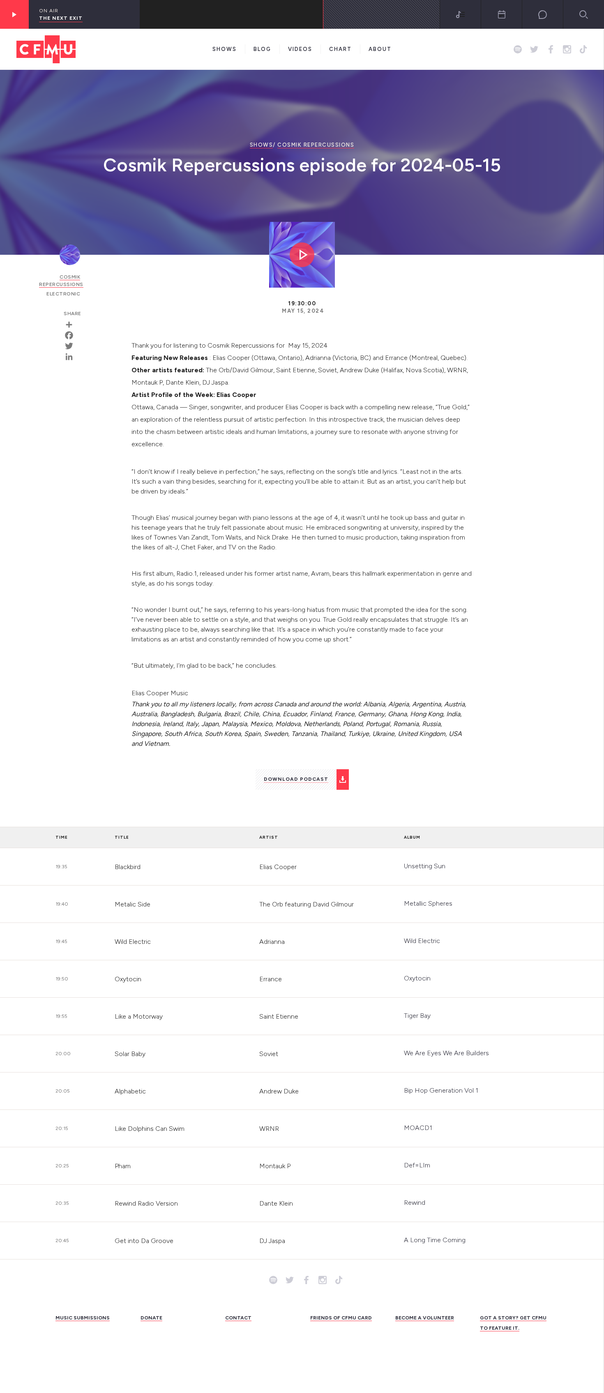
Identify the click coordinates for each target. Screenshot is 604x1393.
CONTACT (238, 1318)
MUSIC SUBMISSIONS (82, 1318)
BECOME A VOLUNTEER (424, 1318)
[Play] (14, 14)
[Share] (72, 324)
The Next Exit (61, 18)
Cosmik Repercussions (315, 145)
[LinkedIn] (72, 356)
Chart (340, 49)
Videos (300, 49)
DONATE (151, 1318)
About (380, 49)
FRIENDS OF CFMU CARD (341, 1318)
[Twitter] (72, 346)
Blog (262, 49)
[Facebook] (72, 335)
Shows (224, 49)
